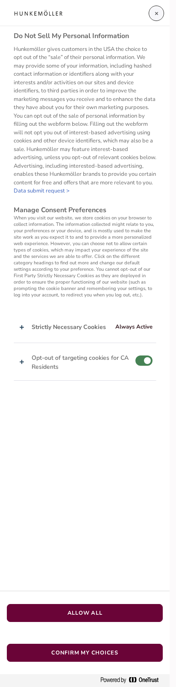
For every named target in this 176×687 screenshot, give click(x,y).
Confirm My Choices (84, 653)
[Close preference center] (156, 13)
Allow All (85, 613)
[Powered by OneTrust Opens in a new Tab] (132, 680)
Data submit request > (42, 191)
